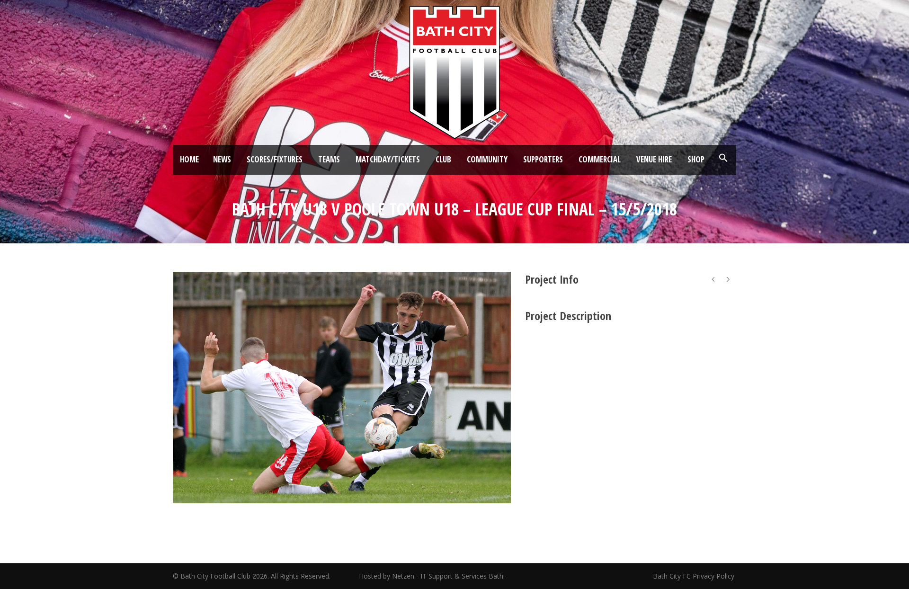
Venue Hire (654, 159)
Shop (695, 159)
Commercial (600, 159)
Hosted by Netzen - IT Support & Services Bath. (432, 575)
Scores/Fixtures (275, 159)
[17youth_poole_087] (342, 387)
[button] (723, 158)
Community (487, 159)
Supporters (543, 159)
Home (189, 159)
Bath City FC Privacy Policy (694, 575)
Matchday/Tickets (388, 159)
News (222, 159)
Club (443, 159)
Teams (329, 159)
